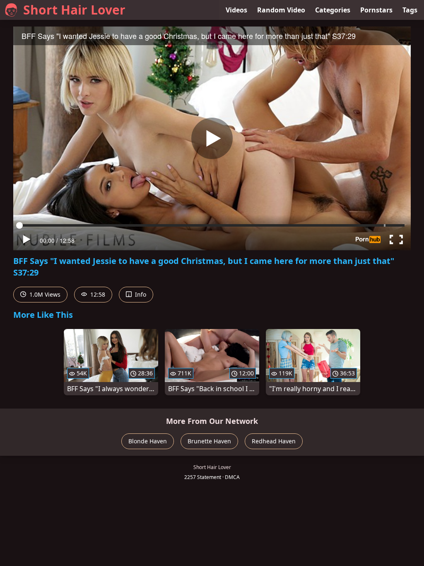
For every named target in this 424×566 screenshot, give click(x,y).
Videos (236, 10)
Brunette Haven (209, 441)
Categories (332, 10)
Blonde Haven (147, 441)
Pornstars (376, 10)
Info (139, 294)
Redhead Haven (274, 441)
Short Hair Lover (74, 9)
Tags (409, 10)
